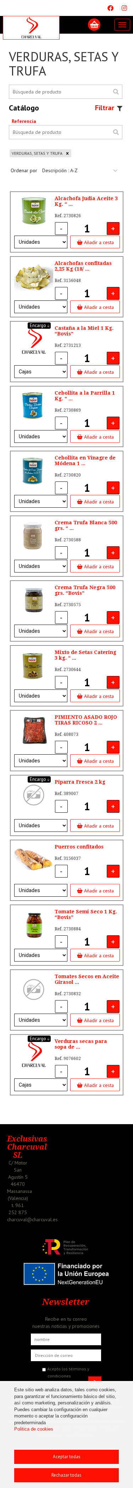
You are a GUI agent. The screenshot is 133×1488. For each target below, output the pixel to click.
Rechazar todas (66, 1475)
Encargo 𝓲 (39, 325)
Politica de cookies (33, 1429)
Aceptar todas (67, 1457)
